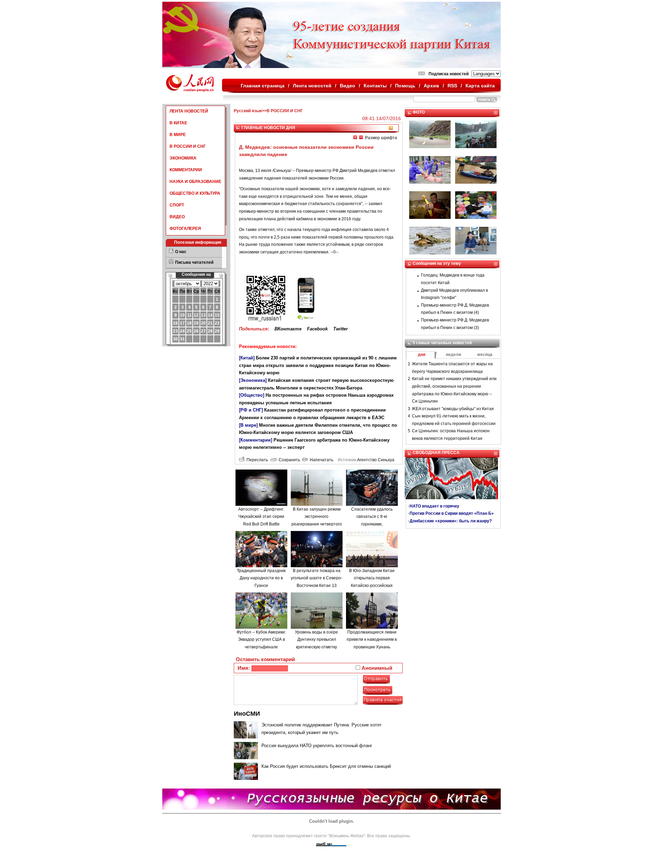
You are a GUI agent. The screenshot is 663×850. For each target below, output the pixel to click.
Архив (431, 85)
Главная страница (263, 85)
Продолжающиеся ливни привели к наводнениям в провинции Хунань (372, 639)
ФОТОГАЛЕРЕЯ (185, 228)
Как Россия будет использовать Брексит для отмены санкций (326, 766)
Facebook (317, 328)
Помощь (405, 85)
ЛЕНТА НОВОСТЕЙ (189, 111)
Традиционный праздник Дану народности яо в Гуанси (261, 578)
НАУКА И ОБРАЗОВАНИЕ (195, 181)
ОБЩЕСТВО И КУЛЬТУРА (195, 193)
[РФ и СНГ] (251, 410)
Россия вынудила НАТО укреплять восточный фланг (316, 745)
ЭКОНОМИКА (183, 158)
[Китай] (246, 357)
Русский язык (248, 110)
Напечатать (320, 459)
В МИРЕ (178, 134)
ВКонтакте (288, 328)
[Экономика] (253, 380)
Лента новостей (312, 85)
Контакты (375, 85)
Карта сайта (480, 85)
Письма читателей (194, 262)
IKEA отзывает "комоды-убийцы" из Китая (453, 408)
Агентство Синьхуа (375, 459)
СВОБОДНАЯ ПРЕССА (436, 452)
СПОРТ (177, 205)
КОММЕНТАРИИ (186, 169)
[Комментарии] (255, 440)
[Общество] (251, 395)
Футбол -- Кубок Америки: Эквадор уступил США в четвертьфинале (261, 639)
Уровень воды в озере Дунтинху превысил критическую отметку (316, 639)
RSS (452, 85)
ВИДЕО (177, 216)
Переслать (256, 459)
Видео (347, 85)
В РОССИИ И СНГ (188, 146)
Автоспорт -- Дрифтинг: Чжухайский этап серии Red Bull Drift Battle (261, 517)
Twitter (340, 328)
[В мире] (248, 425)
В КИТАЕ (178, 122)
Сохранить (288, 459)
